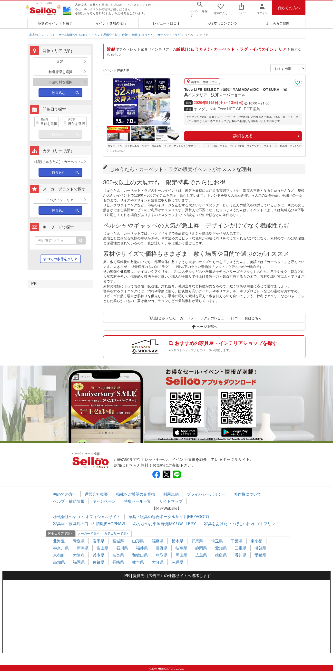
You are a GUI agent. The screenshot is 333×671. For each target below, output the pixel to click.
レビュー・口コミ (166, 23)
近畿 (125, 34)
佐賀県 (98, 562)
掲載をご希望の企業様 (135, 494)
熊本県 (138, 562)
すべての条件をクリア (60, 258)
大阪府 (79, 555)
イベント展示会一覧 (104, 34)
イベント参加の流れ (111, 23)
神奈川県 (61, 548)
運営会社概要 (96, 494)
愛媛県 (260, 555)
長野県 (161, 548)
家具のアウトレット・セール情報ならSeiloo (58, 34)
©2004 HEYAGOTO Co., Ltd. (166, 668)
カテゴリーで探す (116, 533)
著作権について (247, 494)
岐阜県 (181, 548)
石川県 (122, 548)
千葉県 (237, 541)
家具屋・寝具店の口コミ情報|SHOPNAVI (89, 523)
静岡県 (201, 548)
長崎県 (118, 562)
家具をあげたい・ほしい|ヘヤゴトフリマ (239, 523)
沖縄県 (177, 562)
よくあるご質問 (278, 23)
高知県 (59, 562)
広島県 (201, 555)
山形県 (138, 541)
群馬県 (197, 541)
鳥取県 (161, 555)
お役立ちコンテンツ (222, 23)
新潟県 (82, 548)
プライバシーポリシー (206, 494)
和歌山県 (140, 555)
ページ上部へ (206, 326)
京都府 (59, 555)
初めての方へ (288, 7)
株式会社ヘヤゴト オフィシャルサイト (86, 516)
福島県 (158, 541)
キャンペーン (104, 501)
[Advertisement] (166, 616)
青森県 (79, 541)
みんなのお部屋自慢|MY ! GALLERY (164, 523)
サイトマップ (171, 501)
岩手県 (98, 541)
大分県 (158, 562)
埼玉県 (217, 541)
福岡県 (79, 562)
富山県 (102, 548)
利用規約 (171, 494)
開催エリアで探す (60, 533)
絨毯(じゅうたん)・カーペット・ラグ (156, 34)
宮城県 (118, 541)
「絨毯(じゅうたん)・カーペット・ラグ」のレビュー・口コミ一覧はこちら (204, 317)
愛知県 (221, 548)
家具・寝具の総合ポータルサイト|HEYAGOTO (168, 516)
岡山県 (181, 555)
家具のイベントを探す (55, 23)
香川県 (240, 555)
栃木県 (177, 541)
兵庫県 (98, 555)
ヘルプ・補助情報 (68, 501)
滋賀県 (260, 548)
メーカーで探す (89, 533)
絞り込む (59, 92)
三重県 (240, 548)
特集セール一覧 (137, 501)
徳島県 (221, 555)
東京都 (256, 541)
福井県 (142, 548)
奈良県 (118, 555)
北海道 (59, 541)
